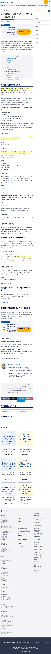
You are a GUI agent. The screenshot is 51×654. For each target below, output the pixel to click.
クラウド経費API (20, 546)
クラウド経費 (3, 539)
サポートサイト (20, 516)
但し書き (8, 67)
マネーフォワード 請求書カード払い (7, 616)
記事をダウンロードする (23, 31)
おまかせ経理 (3, 584)
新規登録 (46, 1)
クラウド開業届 (3, 596)
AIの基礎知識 (36, 542)
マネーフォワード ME (37, 566)
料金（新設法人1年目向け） (22, 528)
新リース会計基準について (5, 607)
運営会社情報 (3, 640)
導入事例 (19, 518)
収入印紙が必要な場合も (11, 69)
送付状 (36, 42)
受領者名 (8, 64)
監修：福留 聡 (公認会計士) (6, 21)
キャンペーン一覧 (37, 562)
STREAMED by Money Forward (6, 621)
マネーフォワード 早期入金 (5, 618)
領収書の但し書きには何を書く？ (12, 71)
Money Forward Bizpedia (39, 517)
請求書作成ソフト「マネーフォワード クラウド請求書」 (10, 5)
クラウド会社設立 (4, 594)
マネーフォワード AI (6, 633)
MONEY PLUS (37, 569)
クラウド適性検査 (4, 580)
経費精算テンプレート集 (38, 548)
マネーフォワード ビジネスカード (6, 597)
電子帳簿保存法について (5, 604)
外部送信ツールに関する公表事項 (8, 642)
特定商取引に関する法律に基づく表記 (42, 640)
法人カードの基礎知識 (38, 533)
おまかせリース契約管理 (5, 587)
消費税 (22, 45)
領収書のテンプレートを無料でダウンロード (14, 77)
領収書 (2, 41)
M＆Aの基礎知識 (37, 539)
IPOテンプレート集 (37, 555)
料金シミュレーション (21, 533)
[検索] (49, 11)
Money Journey (36, 570)
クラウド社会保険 (4, 570)
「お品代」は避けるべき (11, 73)
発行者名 (8, 62)
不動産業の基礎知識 (37, 540)
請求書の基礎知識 (24, 5)
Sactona (7, 626)
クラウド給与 (3, 566)
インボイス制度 (38, 22)
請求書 (27, 43)
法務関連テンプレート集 (38, 552)
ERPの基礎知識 (36, 520)
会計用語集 (36, 519)
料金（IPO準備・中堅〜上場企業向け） (24, 531)
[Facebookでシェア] (5, 398)
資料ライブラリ (37, 561)
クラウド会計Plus (4, 520)
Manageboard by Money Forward (6, 623)
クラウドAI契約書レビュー (5, 593)
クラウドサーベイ (4, 578)
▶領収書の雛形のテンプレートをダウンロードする (13, 302)
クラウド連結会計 (4, 549)
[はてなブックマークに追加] (21, 399)
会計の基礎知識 (37, 522)
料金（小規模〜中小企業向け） (23, 530)
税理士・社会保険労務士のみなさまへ (24, 541)
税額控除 (14, 107)
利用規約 (31, 640)
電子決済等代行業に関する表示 (23, 642)
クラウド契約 (3, 591)
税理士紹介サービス (21, 520)
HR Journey (36, 572)
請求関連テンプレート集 (38, 546)
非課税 (9, 229)
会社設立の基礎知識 (37, 530)
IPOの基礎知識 (36, 531)
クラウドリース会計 (5, 522)
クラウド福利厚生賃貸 (4, 575)
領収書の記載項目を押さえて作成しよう (13, 79)
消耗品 (13, 280)
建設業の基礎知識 (37, 537)
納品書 (36, 38)
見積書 (36, 30)
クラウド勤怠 (5, 561)
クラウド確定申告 (6, 525)
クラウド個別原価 (4, 546)
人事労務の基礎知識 (37, 525)
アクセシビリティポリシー (36, 642)
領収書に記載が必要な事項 (11, 58)
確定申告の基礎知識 (37, 523)
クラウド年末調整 (4, 568)
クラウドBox (5, 551)
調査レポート (36, 564)
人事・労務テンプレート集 (38, 551)
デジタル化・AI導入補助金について (7, 606)
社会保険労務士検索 (21, 523)
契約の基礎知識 (37, 528)
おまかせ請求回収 (4, 586)
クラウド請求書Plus (4, 534)
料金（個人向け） (21, 526)
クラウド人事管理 (4, 558)
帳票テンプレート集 (37, 549)
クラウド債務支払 (4, 541)
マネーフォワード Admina (5, 599)
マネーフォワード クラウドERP (6, 600)
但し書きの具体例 (10, 75)
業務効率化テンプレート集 (38, 557)
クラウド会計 (3, 517)
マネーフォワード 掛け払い (5, 554)
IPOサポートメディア (21, 537)
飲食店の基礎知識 (37, 536)
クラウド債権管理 (5, 537)
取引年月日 (9, 60)
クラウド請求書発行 (6, 532)
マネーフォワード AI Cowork (6, 630)
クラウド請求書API (21, 544)
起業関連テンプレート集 (38, 554)
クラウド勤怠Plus (5, 563)
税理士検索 (19, 521)
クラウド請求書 (6, 529)
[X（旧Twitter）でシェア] (13, 398)
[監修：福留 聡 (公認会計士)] (3, 370)
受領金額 (8, 65)
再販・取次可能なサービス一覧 (6, 611)
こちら (13, 346)
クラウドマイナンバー (4, 573)
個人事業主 (11, 89)
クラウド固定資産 (4, 544)
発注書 (36, 34)
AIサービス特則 (46, 642)
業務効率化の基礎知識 (38, 534)
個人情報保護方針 (11, 640)
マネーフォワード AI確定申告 (6, 527)
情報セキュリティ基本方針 (22, 640)
